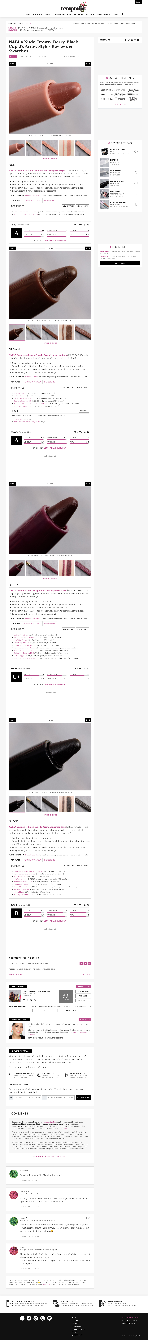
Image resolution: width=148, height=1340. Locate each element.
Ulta (46, 241)
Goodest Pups (128, 1323)
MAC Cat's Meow (20, 879)
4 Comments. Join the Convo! (24, 958)
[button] (27, 14)
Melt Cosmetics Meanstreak (25, 658)
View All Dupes (82, 206)
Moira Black (19, 892)
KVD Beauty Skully (21, 889)
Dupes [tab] (15, 200)
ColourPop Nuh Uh (21, 642)
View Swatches (68, 206)
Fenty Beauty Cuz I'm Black (25, 874)
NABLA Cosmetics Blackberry (25, 637)
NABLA (51, 241)
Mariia (22, 1247)
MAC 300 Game (20, 640)
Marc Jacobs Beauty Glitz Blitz (26, 214)
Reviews (13, 56)
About (74, 1317)
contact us (64, 1128)
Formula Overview (32, 195)
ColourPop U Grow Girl (23, 645)
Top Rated (83, 996)
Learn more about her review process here (45, 1038)
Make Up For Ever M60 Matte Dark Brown (30, 403)
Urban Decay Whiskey (23, 398)
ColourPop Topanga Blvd (24, 653)
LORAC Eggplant (20, 655)
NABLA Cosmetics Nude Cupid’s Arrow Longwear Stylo (37, 170)
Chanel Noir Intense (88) (23, 884)
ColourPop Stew (20, 395)
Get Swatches (83, 1097)
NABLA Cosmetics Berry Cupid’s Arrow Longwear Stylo (37, 590)
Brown (14, 432)
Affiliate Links (31, 56)
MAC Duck (18, 419)
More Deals (120, 263)
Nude (13, 225)
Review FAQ (85, 1019)
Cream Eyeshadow (24, 969)
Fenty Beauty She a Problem (25, 211)
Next (89, 64)
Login (138, 2)
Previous (86, 64)
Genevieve (24, 1192)
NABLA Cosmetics (48, 969)
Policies (75, 1323)
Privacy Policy (78, 1329)
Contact (75, 1320)
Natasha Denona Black (23, 881)
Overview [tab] (32, 200)
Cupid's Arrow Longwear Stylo (37, 991)
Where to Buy (84, 986)
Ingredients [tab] (49, 200)
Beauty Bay (60, 241)
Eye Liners (37, 969)
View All (29, 24)
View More (84, 411)
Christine (65, 56)
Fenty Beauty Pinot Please (24, 648)
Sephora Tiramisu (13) (22, 401)
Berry (14, 668)
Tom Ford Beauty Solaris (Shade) (27, 421)
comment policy (49, 1122)
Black (14, 905)
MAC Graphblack (21, 876)
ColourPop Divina (21, 635)
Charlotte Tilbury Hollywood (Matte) (28, 871)
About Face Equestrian (23, 406)
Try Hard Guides (129, 1320)
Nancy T (23, 1218)
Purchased (42, 56)
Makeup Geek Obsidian (23, 894)
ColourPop (12, 30)
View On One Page (50, 158)
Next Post (86, 974)
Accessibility (77, 1335)
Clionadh (12, 28)
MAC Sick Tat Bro (21, 393)
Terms (74, 1332)
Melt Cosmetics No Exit (23, 650)
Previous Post (15, 974)
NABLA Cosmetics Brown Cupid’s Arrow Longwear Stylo (38, 355)
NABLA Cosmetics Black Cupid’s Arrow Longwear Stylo (37, 826)
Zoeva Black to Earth (22, 886)
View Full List (120, 105)
